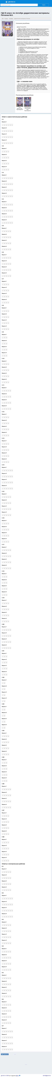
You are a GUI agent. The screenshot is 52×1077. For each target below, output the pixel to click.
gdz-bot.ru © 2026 (5, 1075)
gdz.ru (17, 1075)
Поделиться (5, 1054)
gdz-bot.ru (11, 2)
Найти (43, 5)
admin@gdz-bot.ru (47, 1075)
